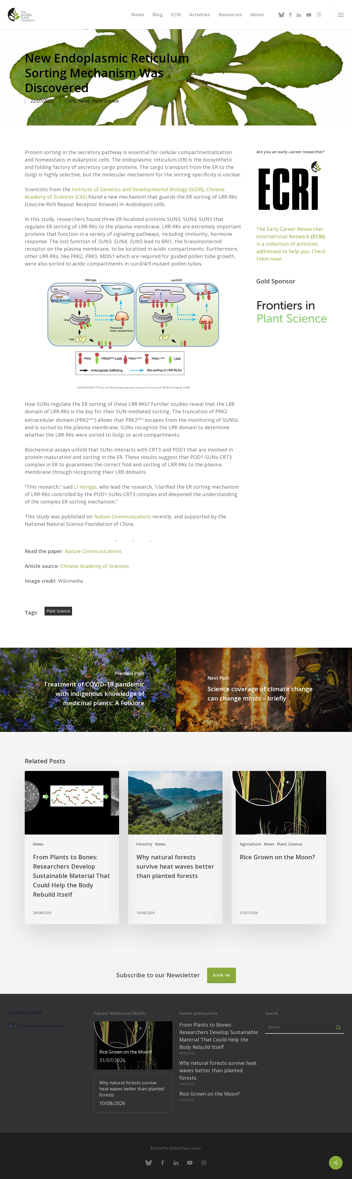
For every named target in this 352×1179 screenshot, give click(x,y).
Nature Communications (92, 551)
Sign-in (221, 975)
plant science (58, 611)
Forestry (144, 844)
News (84, 101)
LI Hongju (85, 486)
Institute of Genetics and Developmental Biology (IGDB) (138, 189)
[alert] (47, 1025)
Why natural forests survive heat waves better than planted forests (218, 1070)
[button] (341, 14)
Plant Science (105, 101)
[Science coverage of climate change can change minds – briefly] (264, 690)
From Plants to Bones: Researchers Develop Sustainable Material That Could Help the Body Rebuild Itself (218, 1035)
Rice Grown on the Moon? (209, 1093)
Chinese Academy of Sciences (94, 566)
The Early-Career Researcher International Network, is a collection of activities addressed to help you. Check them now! (291, 244)
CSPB (70, 101)
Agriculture (250, 844)
